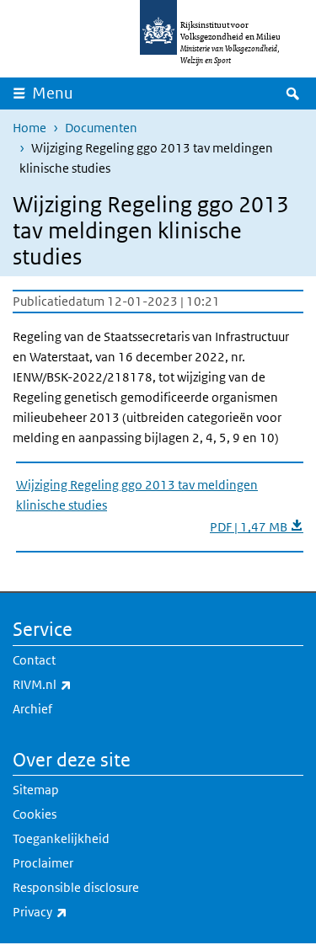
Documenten (101, 128)
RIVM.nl (79, 683)
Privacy (77, 911)
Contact (34, 660)
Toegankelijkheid (61, 838)
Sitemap (36, 790)
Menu (52, 93)
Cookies (34, 814)
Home (29, 128)
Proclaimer (43, 863)
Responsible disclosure (76, 887)
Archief (32, 709)
